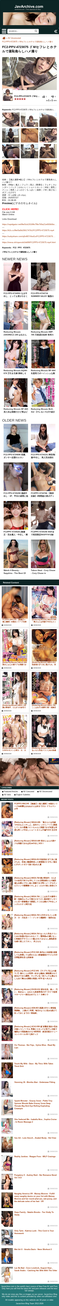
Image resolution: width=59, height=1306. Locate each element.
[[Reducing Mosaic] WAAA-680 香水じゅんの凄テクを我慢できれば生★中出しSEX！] (15, 645)
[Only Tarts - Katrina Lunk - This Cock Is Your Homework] (7, 1237)
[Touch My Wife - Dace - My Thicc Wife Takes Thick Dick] (7, 1070)
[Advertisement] (29, 772)
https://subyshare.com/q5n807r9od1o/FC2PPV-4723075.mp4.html (29, 236)
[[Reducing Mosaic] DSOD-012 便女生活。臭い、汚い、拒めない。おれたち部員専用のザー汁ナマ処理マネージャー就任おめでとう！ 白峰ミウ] (7, 996)
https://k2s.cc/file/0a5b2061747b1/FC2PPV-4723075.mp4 (28, 230)
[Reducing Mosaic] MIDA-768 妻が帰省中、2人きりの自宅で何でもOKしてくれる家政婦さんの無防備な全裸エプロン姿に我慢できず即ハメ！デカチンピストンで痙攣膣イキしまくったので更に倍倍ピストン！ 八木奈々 (35, 883)
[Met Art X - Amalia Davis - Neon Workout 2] (7, 1256)
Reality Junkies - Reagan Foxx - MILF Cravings (35, 1156)
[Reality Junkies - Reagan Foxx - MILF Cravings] (7, 1163)
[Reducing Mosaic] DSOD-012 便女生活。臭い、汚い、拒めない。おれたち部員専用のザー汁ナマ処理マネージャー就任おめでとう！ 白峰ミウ (36, 992)
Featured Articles (11, 791)
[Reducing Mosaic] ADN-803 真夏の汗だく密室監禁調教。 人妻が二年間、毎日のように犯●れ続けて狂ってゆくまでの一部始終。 (35, 1010)
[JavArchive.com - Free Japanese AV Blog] (29, 12)
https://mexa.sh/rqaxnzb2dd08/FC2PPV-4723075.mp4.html (29, 242)
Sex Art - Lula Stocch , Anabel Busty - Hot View (35, 1138)
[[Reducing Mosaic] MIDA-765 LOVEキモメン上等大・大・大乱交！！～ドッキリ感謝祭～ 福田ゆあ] (15, 731)
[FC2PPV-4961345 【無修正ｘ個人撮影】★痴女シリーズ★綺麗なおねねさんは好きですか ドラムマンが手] (15, 602)
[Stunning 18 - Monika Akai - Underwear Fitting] (7, 1089)
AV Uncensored (45, 791)
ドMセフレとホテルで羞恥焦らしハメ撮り (19, 252)
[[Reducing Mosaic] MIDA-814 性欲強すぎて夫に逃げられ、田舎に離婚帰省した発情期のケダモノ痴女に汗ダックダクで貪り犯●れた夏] (44, 645)
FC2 (14, 248)
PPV (20, 248)
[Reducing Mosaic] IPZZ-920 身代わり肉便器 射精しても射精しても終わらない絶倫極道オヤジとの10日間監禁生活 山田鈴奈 (35, 954)
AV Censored (28, 791)
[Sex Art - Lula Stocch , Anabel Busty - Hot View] (7, 1144)
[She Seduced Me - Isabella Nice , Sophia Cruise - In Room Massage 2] (7, 1126)
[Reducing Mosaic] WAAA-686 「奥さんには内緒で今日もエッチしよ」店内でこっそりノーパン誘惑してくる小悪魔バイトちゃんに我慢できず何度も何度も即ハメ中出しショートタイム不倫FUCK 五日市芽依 (35, 827)
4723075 (26, 248)
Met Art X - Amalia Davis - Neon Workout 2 (33, 1249)
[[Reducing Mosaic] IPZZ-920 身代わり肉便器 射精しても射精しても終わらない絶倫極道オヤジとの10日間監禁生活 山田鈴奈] (7, 959)
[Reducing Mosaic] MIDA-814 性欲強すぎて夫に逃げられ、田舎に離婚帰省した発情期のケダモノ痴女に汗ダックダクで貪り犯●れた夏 (35, 862)
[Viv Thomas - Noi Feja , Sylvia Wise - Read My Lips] (7, 1052)
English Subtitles (23, 795)
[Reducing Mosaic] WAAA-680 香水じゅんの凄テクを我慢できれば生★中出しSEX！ (14, 664)
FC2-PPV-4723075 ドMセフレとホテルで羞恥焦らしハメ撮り (27, 42)
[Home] (4, 38)
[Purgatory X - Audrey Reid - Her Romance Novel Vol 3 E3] (7, 1182)
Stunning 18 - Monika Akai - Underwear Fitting (34, 1082)
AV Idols (7, 795)
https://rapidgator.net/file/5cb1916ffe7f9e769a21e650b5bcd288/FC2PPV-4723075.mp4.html (29, 224)
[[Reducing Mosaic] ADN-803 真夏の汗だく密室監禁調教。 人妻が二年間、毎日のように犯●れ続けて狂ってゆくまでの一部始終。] (7, 1014)
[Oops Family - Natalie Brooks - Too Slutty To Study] (7, 1219)
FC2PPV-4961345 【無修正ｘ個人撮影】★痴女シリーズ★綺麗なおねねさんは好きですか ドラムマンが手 (36, 806)
